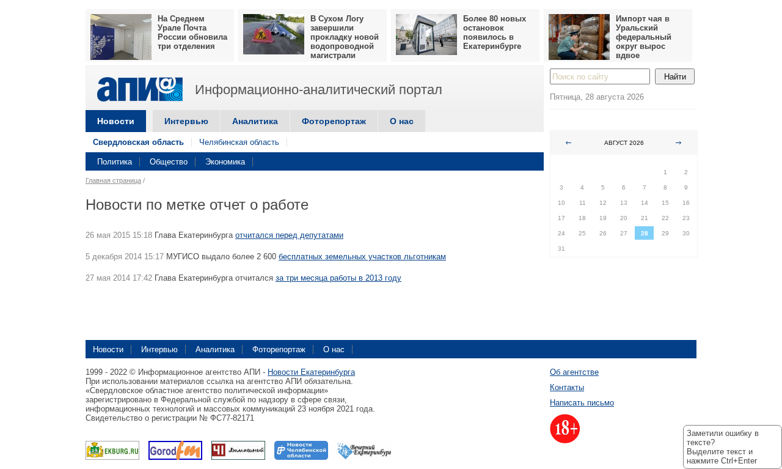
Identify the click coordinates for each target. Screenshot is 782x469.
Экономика (225, 161)
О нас (402, 121)
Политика (114, 161)
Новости (115, 121)
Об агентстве (574, 372)
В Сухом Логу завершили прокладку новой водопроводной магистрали (344, 37)
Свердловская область (138, 142)
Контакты (567, 387)
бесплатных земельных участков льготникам (362, 256)
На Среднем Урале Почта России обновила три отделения (192, 32)
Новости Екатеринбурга (311, 372)
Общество (169, 161)
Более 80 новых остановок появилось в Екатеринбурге (494, 32)
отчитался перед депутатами (289, 235)
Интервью (186, 121)
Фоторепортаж (334, 121)
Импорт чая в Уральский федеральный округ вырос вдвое (643, 37)
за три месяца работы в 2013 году (338, 278)
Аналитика (255, 121)
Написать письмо (582, 402)
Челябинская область (239, 142)
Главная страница (113, 180)
